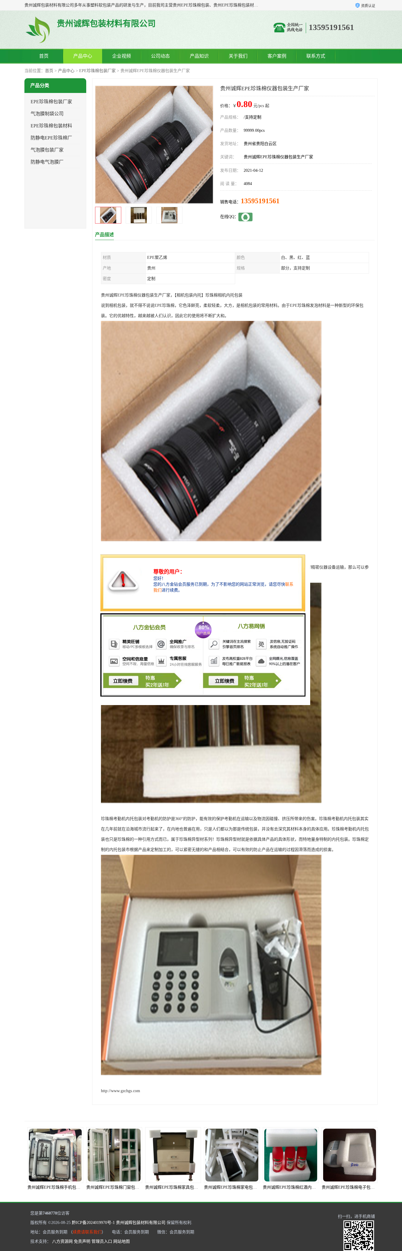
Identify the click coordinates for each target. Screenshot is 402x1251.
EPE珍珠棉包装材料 (51, 125)
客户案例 (277, 56)
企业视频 (121, 56)
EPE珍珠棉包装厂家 (97, 71)
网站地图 (121, 1241)
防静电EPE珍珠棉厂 (51, 137)
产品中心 (82, 56)
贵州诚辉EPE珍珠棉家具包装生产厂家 (121, 1187)
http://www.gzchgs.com (120, 1091)
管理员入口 (102, 1241)
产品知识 (199, 56)
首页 (44, 56)
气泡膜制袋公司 (47, 113)
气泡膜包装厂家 (47, 149)
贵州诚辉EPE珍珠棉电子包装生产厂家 (297, 1187)
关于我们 (238, 56)
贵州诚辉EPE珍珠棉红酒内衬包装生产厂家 (243, 1187)
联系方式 (315, 56)
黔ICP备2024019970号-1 (93, 1222)
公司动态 (160, 56)
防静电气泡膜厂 (47, 161)
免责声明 (82, 1241)
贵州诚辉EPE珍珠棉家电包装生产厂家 (180, 1187)
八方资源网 (62, 1241)
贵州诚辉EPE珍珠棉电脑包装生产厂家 (356, 1187)
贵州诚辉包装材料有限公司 (140, 1222)
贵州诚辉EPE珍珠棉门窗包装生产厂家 (62, 1187)
